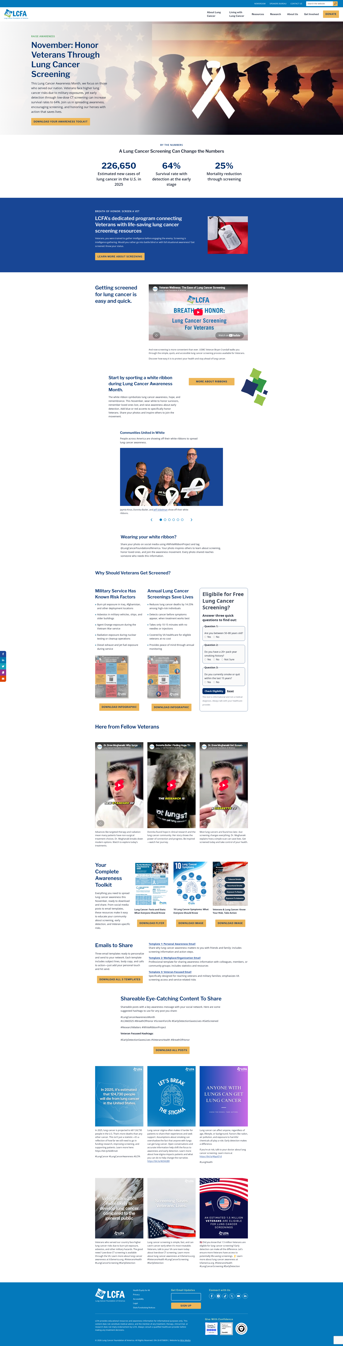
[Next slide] (191, 520)
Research (275, 14)
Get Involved (311, 14)
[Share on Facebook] (3, 654)
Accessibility (138, 1299)
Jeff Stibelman (161, 509)
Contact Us (296, 3)
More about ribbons (211, 381)
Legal (135, 1303)
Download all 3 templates (119, 979)
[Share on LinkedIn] (3, 660)
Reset (230, 691)
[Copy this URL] (3, 672)
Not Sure (229, 659)
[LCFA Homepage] (16, 14)
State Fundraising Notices (144, 1307)
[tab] (161, 520)
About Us (292, 14)
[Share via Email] (3, 679)
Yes (209, 636)
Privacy (136, 1294)
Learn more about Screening (120, 256)
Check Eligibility (214, 691)
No (217, 636)
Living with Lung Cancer (236, 14)
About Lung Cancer (214, 14)
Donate (331, 14)
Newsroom (260, 3)
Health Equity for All (141, 1290)
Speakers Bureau (278, 3)
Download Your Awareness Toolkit (61, 121)
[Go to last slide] (151, 520)
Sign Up (185, 1305)
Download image (191, 923)
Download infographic (119, 707)
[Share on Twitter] (3, 666)
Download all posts (171, 1050)
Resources (258, 14)
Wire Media (185, 1340)
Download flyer (151, 923)
